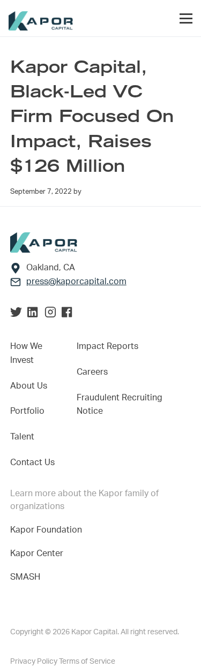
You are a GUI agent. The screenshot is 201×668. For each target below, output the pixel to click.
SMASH (25, 577)
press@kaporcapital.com (76, 281)
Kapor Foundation (48, 530)
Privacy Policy (34, 661)
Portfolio (27, 411)
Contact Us (32, 462)
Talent (22, 436)
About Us (28, 386)
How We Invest (26, 353)
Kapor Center (39, 553)
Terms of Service (87, 661)
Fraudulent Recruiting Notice (119, 404)
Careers (92, 372)
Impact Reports (107, 346)
